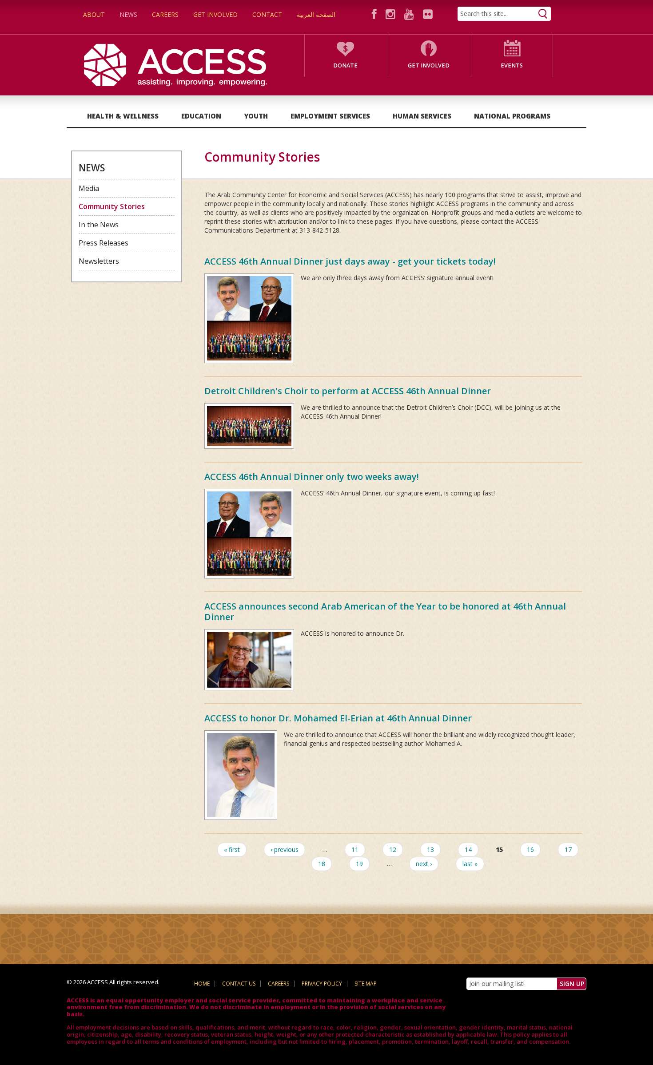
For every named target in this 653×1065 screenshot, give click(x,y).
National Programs (512, 115)
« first (232, 849)
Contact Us (238, 983)
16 (530, 849)
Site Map (365, 983)
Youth (256, 115)
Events (512, 65)
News (128, 14)
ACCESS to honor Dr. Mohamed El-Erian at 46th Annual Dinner (338, 718)
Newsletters (99, 261)
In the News (99, 225)
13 (430, 849)
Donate (345, 65)
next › (424, 863)
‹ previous (285, 849)
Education (201, 115)
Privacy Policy (322, 983)
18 (321, 863)
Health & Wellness (123, 115)
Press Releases (103, 243)
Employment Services (330, 115)
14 (468, 849)
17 (568, 849)
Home (202, 983)
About (94, 14)
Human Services (422, 115)
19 (359, 863)
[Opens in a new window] (375, 14)
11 (354, 849)
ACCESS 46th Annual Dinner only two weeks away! (311, 477)
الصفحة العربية (316, 14)
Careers (165, 14)
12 (392, 849)
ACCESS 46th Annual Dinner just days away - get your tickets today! (350, 261)
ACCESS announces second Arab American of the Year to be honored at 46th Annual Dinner (385, 611)
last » (470, 863)
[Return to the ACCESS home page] (175, 64)
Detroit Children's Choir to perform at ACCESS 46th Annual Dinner (347, 391)
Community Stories (112, 206)
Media (89, 188)
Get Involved (215, 14)
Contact (267, 14)
